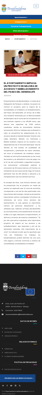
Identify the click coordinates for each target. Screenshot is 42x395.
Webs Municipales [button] (20, 31)
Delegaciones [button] (20, 22)
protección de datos (13, 369)
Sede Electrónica (11, 336)
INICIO (7, 39)
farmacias (9, 349)
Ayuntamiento (19, 39)
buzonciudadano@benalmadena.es (19, 314)
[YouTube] (11, 386)
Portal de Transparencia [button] (21, 26)
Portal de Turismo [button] (21, 35)
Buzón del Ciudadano (13, 332)
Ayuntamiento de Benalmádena (17, 391)
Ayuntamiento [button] (20, 17)
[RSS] (19, 386)
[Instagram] (15, 386)
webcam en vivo (11, 353)
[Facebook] (7, 386)
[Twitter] (3, 386)
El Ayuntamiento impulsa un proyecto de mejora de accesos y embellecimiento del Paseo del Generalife (21, 87)
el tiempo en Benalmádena (14, 356)
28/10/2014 (7, 96)
